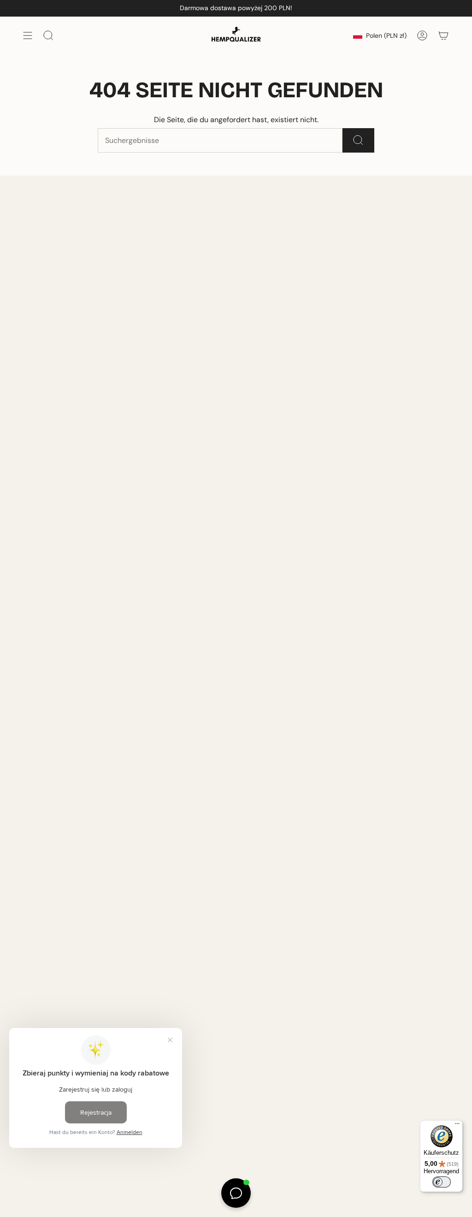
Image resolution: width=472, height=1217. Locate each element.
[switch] (441, 1181)
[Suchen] (358, 140)
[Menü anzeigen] (27, 35)
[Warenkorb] (443, 35)
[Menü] (457, 1125)
